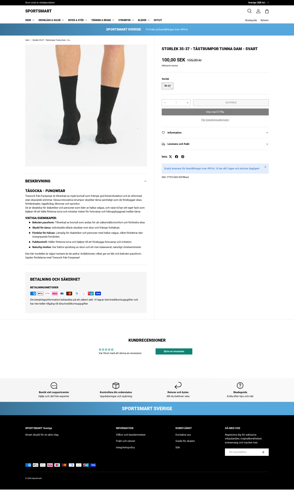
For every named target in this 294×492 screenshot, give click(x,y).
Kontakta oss (183, 434)
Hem (27, 40)
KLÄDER (142, 20)
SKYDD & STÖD (76, 20)
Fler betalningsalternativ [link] (215, 119)
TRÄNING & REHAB (101, 20)
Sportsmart (37, 478)
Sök (177, 447)
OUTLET (158, 20)
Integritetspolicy (125, 447)
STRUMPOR (124, 20)
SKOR (28, 20)
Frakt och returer (125, 440)
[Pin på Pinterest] (183, 157)
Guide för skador (185, 440)
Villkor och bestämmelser (131, 434)
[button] (267, 11)
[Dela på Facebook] (176, 157)
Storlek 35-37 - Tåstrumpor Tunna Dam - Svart (52, 40)
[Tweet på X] (170, 157)
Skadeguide (251, 20)
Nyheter (265, 20)
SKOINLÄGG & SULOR (49, 20)
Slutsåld (231, 102)
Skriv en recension (174, 351)
